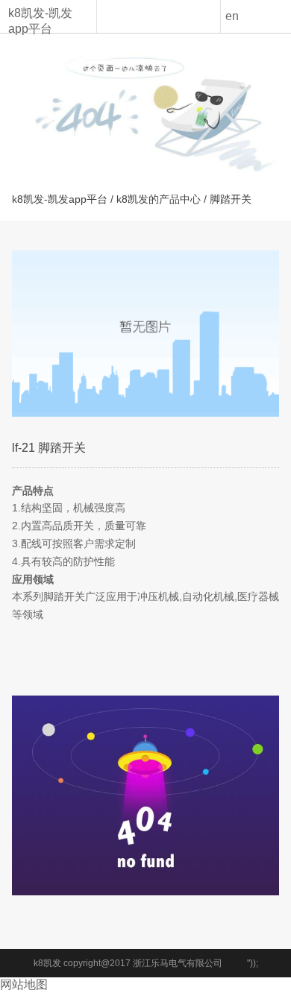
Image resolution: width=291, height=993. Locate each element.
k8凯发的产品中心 (158, 199)
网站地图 (24, 984)
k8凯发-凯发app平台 (40, 21)
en (232, 16)
